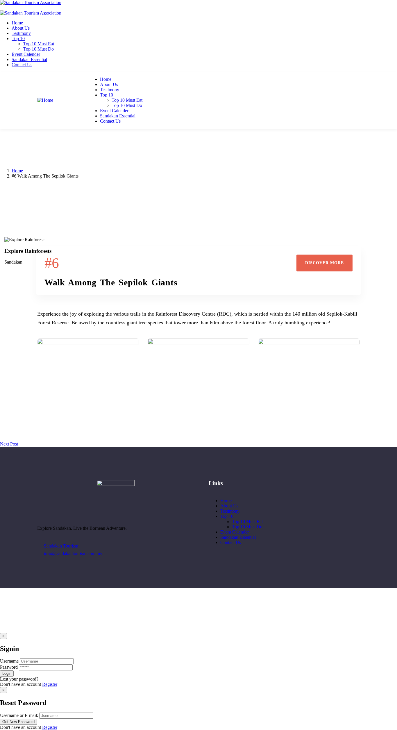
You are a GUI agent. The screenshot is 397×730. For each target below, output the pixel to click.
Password (9, 667)
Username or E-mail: (19, 715)
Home (17, 170)
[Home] (45, 100)
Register (49, 684)
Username (9, 661)
